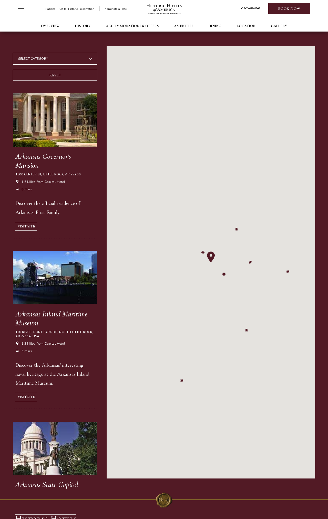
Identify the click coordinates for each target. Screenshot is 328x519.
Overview (50, 26)
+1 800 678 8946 (250, 8)
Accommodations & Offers (132, 26)
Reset (55, 75)
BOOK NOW (289, 8)
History (82, 26)
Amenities (183, 26)
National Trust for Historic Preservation (69, 9)
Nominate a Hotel (116, 9)
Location (246, 26)
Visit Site (26, 226)
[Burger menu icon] (21, 8)
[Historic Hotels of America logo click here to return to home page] (164, 9)
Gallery (279, 26)
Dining (215, 26)
